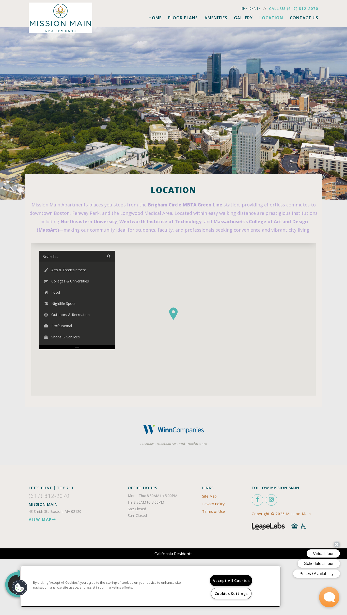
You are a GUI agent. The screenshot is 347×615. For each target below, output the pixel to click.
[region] (150, 586)
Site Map (209, 496)
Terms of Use (213, 511)
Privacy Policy (213, 503)
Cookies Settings (231, 593)
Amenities (215, 18)
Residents (251, 8)
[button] (173, 313)
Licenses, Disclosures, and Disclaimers (173, 443)
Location (271, 18)
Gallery (243, 18)
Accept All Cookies (231, 580)
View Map (40, 519)
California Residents (173, 554)
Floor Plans (183, 18)
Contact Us (304, 18)
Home (155, 18)
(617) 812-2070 (302, 8)
